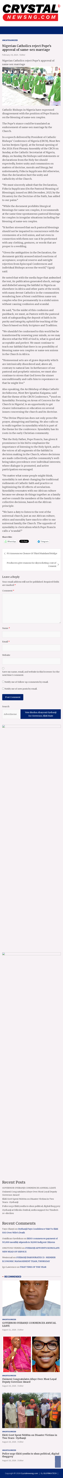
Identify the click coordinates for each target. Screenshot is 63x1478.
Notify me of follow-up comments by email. (26, 682)
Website (6, 655)
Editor (22, 54)
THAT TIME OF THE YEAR (33, 1267)
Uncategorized (10, 40)
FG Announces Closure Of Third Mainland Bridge (32, 553)
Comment (8, 590)
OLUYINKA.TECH (50, 1473)
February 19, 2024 (10, 54)
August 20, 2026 (9, 1385)
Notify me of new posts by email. (21, 688)
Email (6, 641)
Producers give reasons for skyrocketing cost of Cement (31, 564)
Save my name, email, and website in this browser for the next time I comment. (30, 673)
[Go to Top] (58, 1465)
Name (6, 628)
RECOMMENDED (12, 1276)
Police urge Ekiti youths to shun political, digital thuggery (31, 1206)
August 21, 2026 (9, 1329)
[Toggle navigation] (5, 30)
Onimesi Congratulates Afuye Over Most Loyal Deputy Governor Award (29, 1380)
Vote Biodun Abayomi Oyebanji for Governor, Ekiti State (40, 714)
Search (5, 706)
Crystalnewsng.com (29, 1473)
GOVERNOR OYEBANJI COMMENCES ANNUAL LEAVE (29, 1188)
